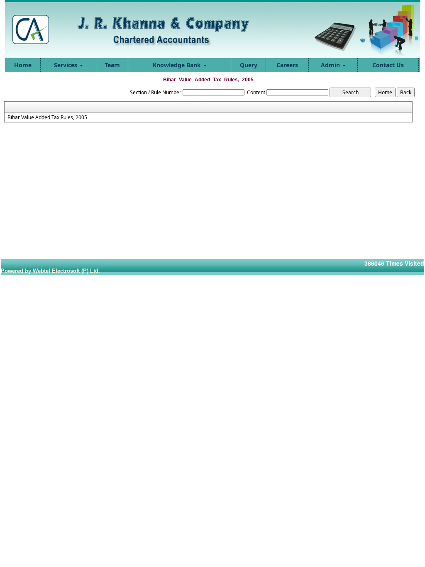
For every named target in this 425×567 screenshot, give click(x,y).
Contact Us (388, 65)
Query (248, 65)
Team (112, 65)
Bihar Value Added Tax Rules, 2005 (47, 117)
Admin (331, 65)
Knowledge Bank (178, 65)
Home (23, 65)
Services (66, 65)
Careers (287, 65)
